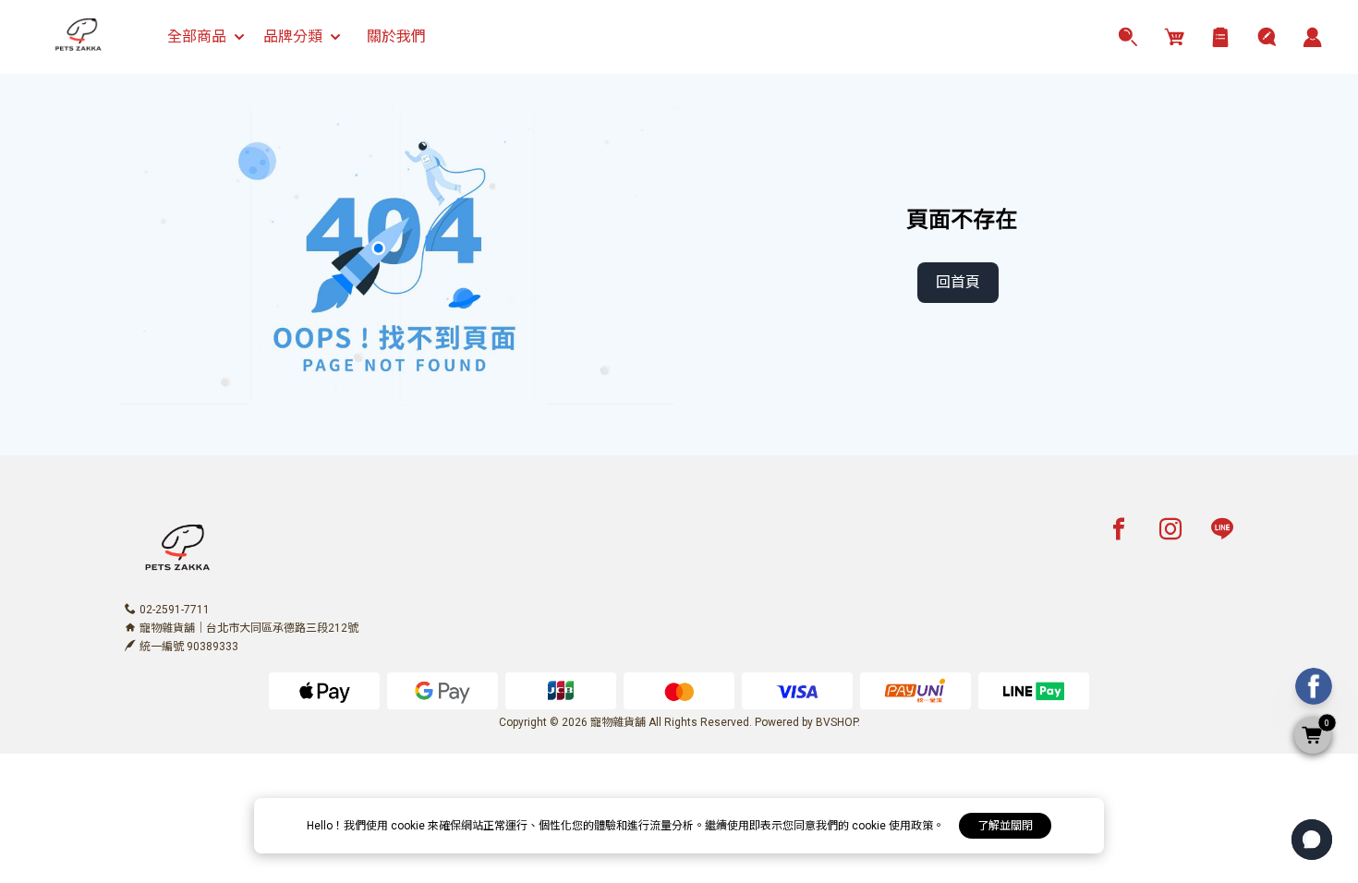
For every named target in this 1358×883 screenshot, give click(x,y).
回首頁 (958, 282)
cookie (409, 825)
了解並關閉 (1005, 825)
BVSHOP (836, 722)
